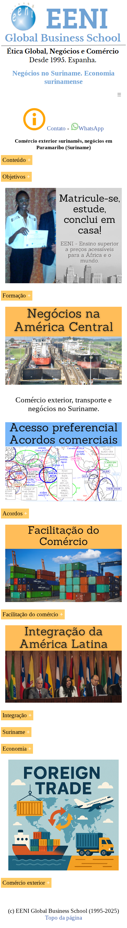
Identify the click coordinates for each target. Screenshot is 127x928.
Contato (56, 128)
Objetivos (13, 176)
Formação (14, 295)
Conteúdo (14, 160)
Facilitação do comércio (30, 614)
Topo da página (63, 917)
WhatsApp (91, 128)
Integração (14, 715)
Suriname (13, 732)
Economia (14, 748)
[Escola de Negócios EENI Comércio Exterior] (63, 62)
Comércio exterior (23, 882)
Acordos (12, 513)
